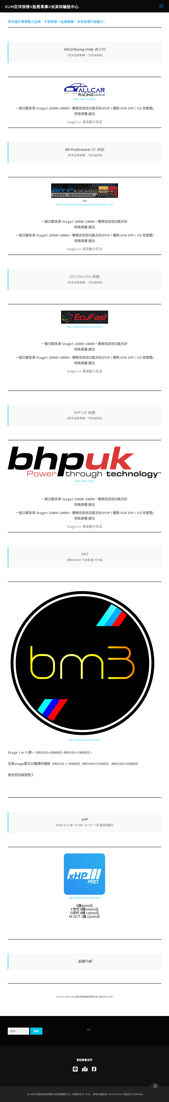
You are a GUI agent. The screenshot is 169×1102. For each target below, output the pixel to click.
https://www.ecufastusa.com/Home (84, 326)
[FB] (94, 1069)
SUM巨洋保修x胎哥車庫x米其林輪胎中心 (42, 6)
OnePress (138, 1094)
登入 (89, 1029)
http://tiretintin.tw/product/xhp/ (84, 897)
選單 (160, 6)
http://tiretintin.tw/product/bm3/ (84, 739)
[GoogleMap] (85, 1069)
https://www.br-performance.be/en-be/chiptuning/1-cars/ (84, 204)
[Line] (75, 1069)
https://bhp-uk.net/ (84, 480)
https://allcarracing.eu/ (84, 98)
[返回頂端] (155, 1086)
